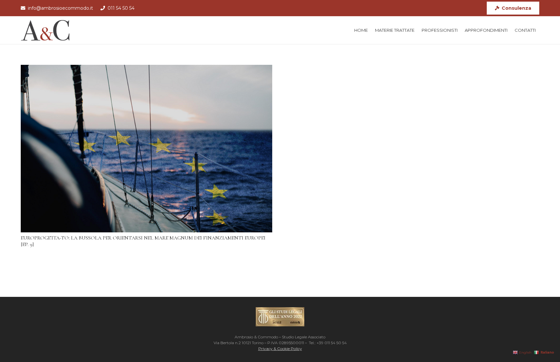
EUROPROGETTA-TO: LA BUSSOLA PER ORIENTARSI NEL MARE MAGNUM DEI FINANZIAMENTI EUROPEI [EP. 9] (143, 241)
